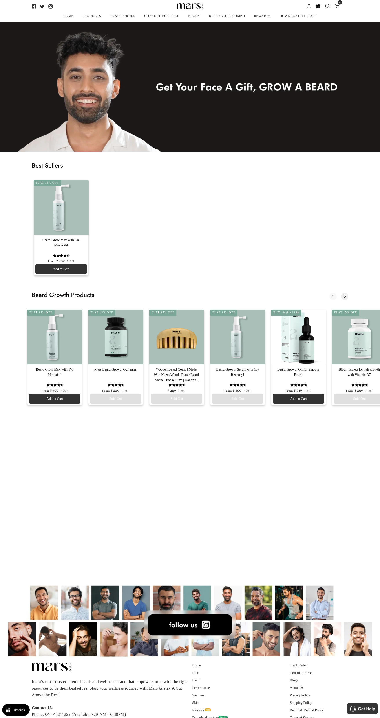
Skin (195, 703)
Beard (196, 680)
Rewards (198, 710)
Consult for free (301, 673)
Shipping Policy (301, 703)
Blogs (294, 680)
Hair (195, 673)
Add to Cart (61, 269)
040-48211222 (58, 714)
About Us (296, 688)
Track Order (298, 665)
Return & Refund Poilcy (307, 710)
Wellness (198, 695)
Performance (201, 688)
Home (196, 665)
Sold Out (115, 399)
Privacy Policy (300, 695)
